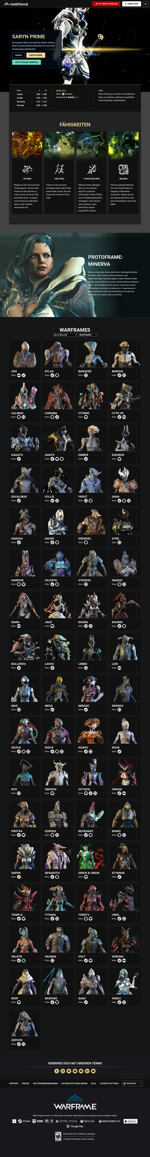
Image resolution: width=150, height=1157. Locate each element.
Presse (25, 1083)
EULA (93, 1083)
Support (13, 1083)
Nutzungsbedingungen (45, 1083)
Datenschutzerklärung (74, 1083)
